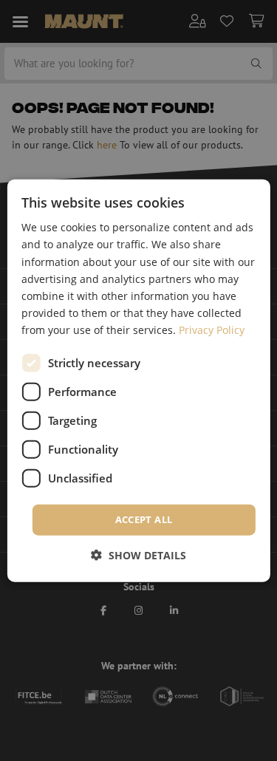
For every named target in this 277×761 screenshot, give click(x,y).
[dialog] (138, 381)
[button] (138, 554)
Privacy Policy (211, 330)
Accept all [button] (144, 519)
